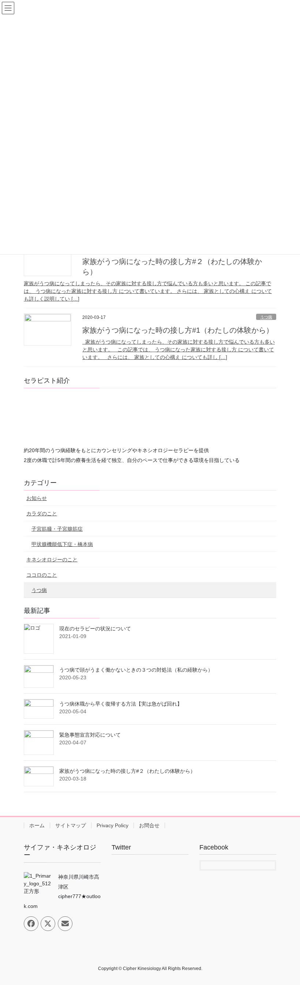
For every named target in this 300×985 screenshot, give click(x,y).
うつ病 (266, 317)
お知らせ (36, 498)
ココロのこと (41, 575)
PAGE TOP (286, 948)
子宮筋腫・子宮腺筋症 (57, 529)
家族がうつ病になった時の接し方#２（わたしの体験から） (127, 771)
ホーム (37, 825)
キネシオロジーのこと (52, 559)
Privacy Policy (112, 825)
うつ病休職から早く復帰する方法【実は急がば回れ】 (120, 704)
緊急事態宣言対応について (90, 735)
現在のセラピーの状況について (95, 628)
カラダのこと (41, 513)
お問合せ (149, 825)
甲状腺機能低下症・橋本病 (62, 544)
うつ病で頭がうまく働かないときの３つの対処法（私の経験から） (136, 670)
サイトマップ (70, 825)
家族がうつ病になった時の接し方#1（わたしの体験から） (177, 330)
